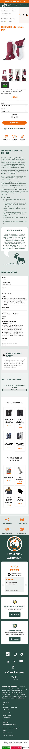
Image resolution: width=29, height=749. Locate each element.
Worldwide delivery (14, 140)
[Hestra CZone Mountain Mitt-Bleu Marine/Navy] (8, 440)
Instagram (15, 654)
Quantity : (14, 114)
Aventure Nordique (10, 687)
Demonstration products (9, 724)
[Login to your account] (23, 15)
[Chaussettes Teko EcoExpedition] (20, 474)
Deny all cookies (17, 747)
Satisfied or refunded (8, 735)
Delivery (5, 730)
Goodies (5, 720)
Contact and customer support (11, 728)
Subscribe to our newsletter (14, 677)
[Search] (20, 15)
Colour (3, 109)
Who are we (6, 702)
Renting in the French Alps (10, 707)
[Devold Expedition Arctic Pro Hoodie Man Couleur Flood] (8, 497)
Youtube (21, 661)
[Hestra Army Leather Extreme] (8, 418)
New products (6, 712)
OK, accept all (6, 747)
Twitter (14, 661)
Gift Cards (5, 722)
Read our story (21, 698)
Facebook (21, 654)
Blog (8, 654)
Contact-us (6, 709)
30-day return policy (22, 140)
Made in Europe (7, 715)
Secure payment (7, 732)
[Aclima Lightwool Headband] (20, 496)
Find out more (15, 614)
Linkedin (13, 667)
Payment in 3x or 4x (6, 140)
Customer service (7, 523)
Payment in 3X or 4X (22, 523)
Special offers (6, 717)
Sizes (2, 103)
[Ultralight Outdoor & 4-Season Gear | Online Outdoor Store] (3, 5)
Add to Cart (14, 123)
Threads (8, 661)
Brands (5, 704)
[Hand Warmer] (8, 474)
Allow (5, 86)
